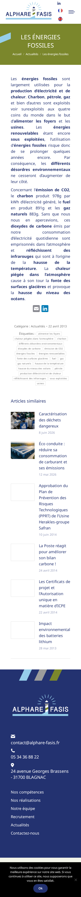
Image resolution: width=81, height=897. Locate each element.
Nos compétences (27, 792)
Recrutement (23, 816)
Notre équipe (23, 808)
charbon (61, 338)
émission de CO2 (53, 348)
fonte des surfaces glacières (32, 358)
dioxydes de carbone (29, 348)
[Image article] (23, 420)
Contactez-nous (25, 833)
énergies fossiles (25, 353)
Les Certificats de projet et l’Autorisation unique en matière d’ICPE (54, 593)
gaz (62, 358)
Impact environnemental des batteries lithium (54, 632)
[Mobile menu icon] (72, 12)
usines (40, 383)
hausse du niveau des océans (34, 368)
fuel (54, 358)
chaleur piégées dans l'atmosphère (34, 338)
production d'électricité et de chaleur (40, 373)
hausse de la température (49, 363)
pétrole (59, 368)
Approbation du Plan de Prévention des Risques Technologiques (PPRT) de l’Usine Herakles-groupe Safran (54, 507)
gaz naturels (24, 363)
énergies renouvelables (52, 353)
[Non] (75, 880)
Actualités (38, 326)
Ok (40, 888)
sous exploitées (58, 378)
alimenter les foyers (49, 333)
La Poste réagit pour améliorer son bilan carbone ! (52, 554)
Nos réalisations (26, 800)
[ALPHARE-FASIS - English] (60, 20)
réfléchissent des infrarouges (30, 378)
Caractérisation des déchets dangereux (53, 420)
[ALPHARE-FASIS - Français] (60, 11)
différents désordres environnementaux (40, 343)
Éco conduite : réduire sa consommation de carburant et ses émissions (53, 455)
